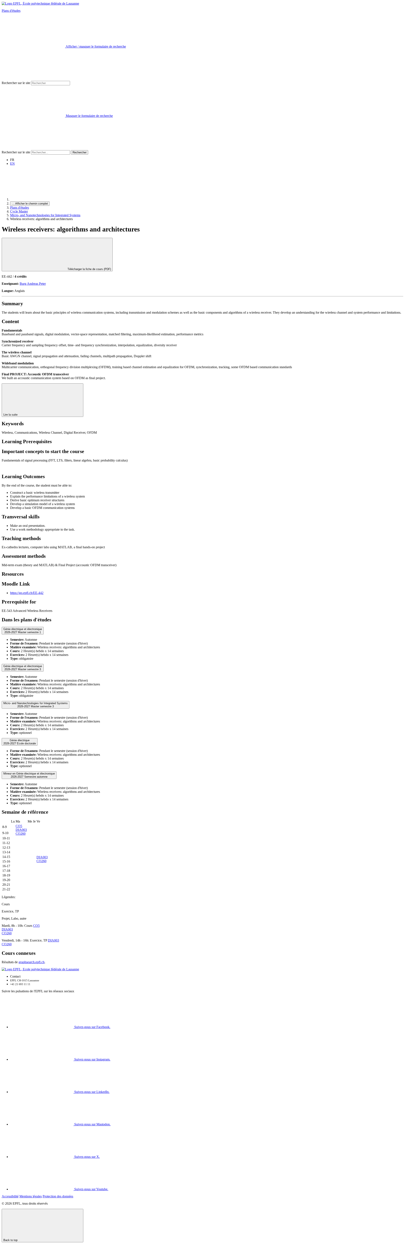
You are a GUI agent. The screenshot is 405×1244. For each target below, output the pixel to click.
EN (12, 163)
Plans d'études (11, 10)
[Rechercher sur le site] (33, 148)
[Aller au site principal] (41, 199)
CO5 (19, 826)
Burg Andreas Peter (33, 283)
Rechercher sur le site (16, 83)
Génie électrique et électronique (22, 630)
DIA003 (21, 830)
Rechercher (79, 152)
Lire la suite (10, 414)
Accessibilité (10, 1196)
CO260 (21, 833)
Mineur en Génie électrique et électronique (29, 775)
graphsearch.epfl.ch (32, 962)
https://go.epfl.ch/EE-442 (26, 593)
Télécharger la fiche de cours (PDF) (89, 269)
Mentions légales (30, 1196)
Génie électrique (19, 742)
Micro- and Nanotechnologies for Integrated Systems (45, 215)
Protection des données (58, 1196)
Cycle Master (19, 211)
